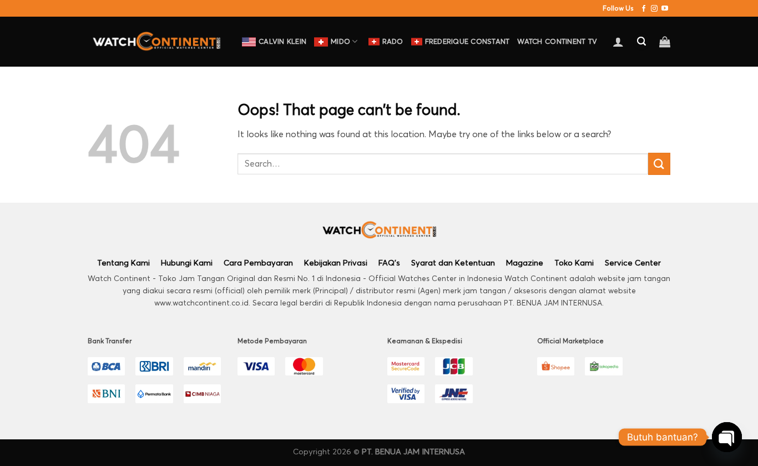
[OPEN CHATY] (727, 437)
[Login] (618, 41)
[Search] (641, 42)
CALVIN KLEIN (282, 41)
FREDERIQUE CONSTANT (467, 41)
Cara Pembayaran (258, 262)
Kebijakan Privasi (335, 262)
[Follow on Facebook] (643, 8)
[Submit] (659, 163)
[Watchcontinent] (156, 41)
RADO (392, 41)
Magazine (524, 262)
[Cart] (664, 41)
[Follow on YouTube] (664, 8)
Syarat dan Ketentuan (453, 262)
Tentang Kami (123, 262)
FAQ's (389, 262)
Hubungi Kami (187, 262)
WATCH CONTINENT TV (557, 41)
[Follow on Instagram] (654, 8)
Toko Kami (574, 262)
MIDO (340, 41)
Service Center (633, 262)
